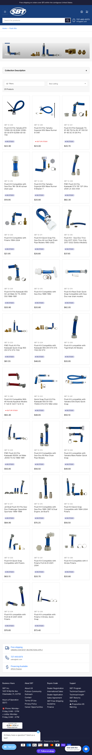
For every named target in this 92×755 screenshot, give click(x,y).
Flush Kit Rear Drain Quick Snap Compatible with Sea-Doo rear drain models (75, 294)
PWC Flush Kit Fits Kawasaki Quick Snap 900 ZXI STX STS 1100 (15, 347)
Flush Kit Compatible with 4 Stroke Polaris (76, 562)
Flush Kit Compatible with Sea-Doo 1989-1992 (45, 293)
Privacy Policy (31, 704)
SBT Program (75, 688)
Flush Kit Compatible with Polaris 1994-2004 (15, 239)
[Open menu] (5, 11)
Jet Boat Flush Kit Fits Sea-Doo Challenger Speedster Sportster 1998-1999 (15, 509)
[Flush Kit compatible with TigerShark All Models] (76, 327)
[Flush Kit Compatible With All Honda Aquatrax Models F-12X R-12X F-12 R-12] (16, 381)
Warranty (73, 701)
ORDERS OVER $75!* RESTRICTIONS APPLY (27, 650)
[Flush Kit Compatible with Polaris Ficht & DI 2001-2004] (46, 542)
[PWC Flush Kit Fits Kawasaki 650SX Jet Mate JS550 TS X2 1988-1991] (16, 434)
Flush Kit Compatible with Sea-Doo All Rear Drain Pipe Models (45, 455)
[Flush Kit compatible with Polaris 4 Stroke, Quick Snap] (46, 596)
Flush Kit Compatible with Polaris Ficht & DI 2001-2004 (45, 563)
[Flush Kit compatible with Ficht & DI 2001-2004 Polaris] (16, 596)
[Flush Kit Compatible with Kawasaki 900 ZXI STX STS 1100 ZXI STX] (46, 327)
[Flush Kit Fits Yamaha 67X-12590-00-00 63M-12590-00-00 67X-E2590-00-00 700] (16, 109)
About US (29, 688)
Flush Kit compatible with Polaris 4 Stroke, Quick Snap (45, 616)
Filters (11, 84)
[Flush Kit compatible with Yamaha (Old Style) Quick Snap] (76, 381)
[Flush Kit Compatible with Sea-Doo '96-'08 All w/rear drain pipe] (16, 165)
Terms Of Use (30, 700)
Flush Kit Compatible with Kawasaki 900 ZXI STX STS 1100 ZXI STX (45, 347)
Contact (28, 697)
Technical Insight (77, 694)
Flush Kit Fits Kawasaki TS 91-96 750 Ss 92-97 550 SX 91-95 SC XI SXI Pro (76, 130)
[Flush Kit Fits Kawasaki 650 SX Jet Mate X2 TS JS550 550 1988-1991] (16, 273)
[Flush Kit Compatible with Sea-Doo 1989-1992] (46, 273)
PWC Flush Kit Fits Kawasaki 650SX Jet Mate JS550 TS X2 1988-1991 (15, 455)
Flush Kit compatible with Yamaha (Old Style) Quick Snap (75, 401)
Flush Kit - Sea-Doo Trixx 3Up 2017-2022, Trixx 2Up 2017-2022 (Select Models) (75, 240)
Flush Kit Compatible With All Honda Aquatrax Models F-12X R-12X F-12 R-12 (15, 401)
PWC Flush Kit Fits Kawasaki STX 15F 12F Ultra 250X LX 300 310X (76, 186)
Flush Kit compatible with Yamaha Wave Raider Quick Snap (75, 455)
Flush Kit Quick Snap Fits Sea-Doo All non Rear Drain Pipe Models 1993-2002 (46, 240)
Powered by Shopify (51, 741)
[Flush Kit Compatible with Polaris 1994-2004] (16, 219)
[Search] (67, 20)
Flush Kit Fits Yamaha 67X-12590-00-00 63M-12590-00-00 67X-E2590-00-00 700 (15, 131)
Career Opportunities (34, 707)
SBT (5, 125)
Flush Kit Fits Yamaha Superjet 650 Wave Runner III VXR (45, 130)
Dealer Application (55, 694)
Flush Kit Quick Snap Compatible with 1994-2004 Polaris (76, 509)
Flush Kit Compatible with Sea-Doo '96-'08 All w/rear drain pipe (15, 186)
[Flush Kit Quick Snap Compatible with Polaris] (16, 542)
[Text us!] (9, 749)
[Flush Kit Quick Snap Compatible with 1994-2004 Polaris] (76, 488)
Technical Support (77, 691)
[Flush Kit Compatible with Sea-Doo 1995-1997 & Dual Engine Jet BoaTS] (46, 488)
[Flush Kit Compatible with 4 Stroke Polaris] (76, 542)
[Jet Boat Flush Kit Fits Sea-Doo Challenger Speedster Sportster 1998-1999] (16, 488)
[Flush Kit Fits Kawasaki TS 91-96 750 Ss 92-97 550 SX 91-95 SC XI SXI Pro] (76, 109)
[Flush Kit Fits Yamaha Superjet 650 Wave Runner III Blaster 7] (46, 165)
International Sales (55, 691)
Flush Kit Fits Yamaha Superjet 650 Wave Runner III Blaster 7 (45, 186)
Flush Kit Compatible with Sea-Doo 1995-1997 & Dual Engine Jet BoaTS (45, 509)
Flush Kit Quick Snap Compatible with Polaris (14, 562)
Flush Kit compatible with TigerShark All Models (75, 346)
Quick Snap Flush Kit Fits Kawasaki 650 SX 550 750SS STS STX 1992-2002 (46, 401)
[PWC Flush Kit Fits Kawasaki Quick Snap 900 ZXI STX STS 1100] (16, 327)
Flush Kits (13, 28)
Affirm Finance (16, 669)
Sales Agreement (54, 698)
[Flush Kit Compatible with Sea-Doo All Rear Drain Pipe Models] (46, 434)
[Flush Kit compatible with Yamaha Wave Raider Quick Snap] (76, 434)
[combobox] (36, 20)
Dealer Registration (55, 688)
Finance (50, 707)
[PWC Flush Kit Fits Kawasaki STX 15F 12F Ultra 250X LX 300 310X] (76, 165)
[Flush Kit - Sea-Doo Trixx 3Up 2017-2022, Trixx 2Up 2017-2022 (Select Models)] (76, 219)
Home (4, 28)
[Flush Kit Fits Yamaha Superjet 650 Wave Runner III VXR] (46, 109)
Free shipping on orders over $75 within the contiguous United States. (46, 2)
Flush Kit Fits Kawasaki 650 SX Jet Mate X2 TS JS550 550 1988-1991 (16, 294)
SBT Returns (75, 698)
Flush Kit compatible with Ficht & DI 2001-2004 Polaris (15, 616)
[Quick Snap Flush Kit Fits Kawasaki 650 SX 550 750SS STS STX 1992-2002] (46, 381)
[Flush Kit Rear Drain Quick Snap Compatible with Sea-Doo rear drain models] (76, 273)
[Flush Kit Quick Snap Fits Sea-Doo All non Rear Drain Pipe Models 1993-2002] (46, 219)
